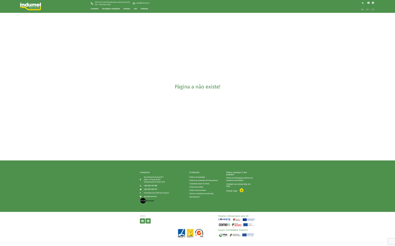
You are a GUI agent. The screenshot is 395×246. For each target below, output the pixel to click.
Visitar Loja (231, 191)
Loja (135, 9)
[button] (362, 3)
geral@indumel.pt (143, 3)
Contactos (144, 9)
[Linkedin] (373, 3)
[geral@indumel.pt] (134, 3)
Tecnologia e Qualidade (111, 9)
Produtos (126, 9)
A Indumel (94, 9)
